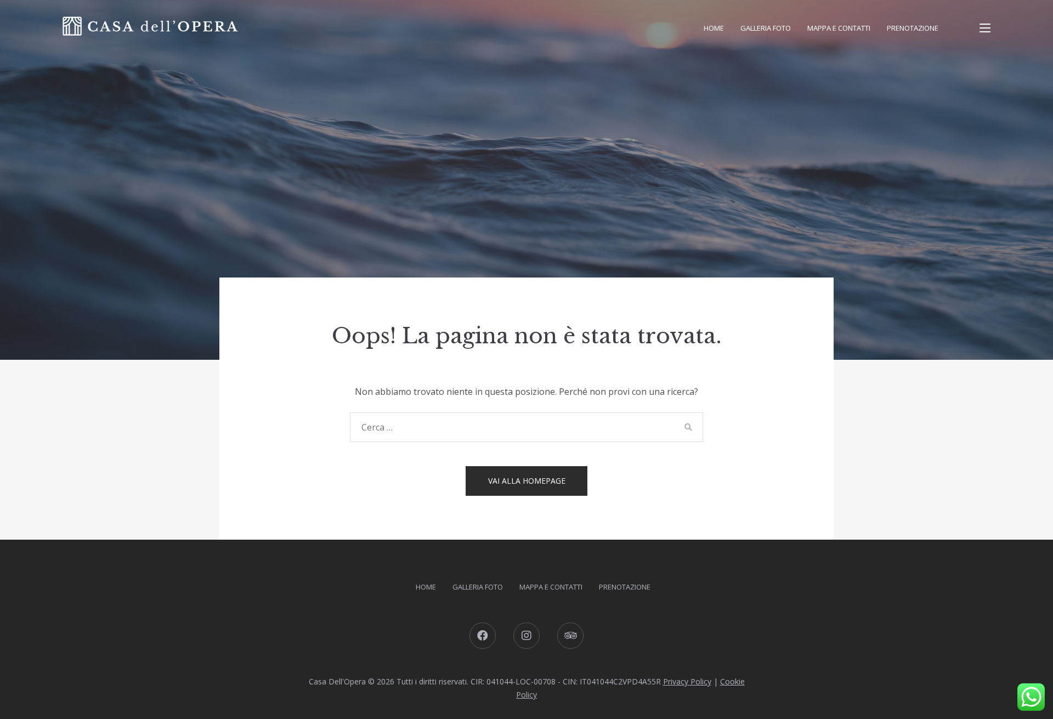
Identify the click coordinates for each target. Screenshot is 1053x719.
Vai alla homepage (526, 480)
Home (714, 28)
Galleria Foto (765, 28)
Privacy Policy (687, 681)
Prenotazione (912, 28)
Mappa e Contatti (838, 28)
